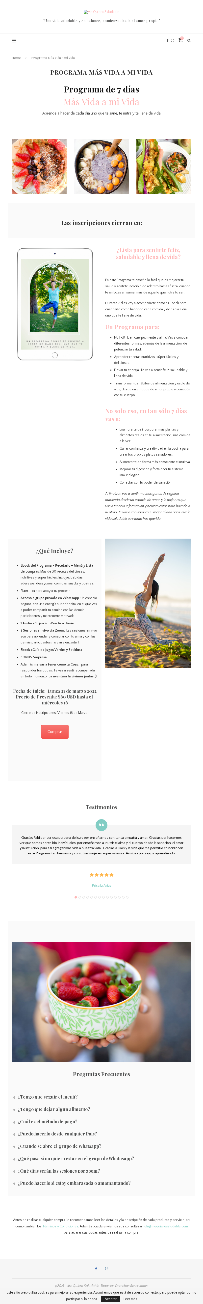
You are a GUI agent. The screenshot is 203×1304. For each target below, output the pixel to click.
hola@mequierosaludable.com (165, 1226)
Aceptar (111, 1299)
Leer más (130, 1299)
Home (16, 58)
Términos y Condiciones (60, 1226)
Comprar (55, 731)
